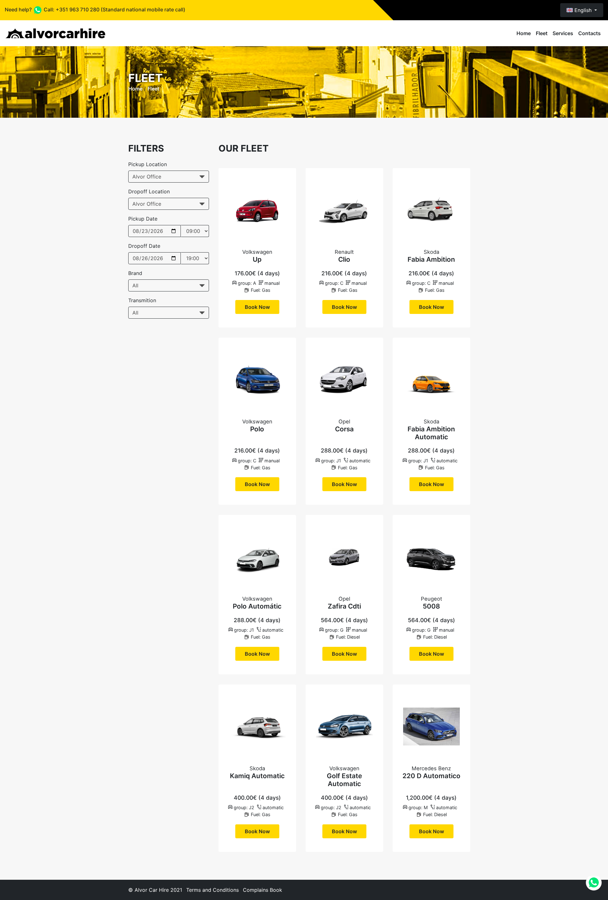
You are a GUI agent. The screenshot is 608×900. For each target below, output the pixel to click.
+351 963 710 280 (77, 9)
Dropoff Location (149, 191)
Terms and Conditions (212, 890)
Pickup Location (147, 164)
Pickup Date (142, 219)
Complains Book (262, 890)
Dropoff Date (144, 246)
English (583, 10)
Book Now (257, 307)
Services (563, 33)
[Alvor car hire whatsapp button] (594, 883)
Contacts (589, 33)
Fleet (542, 33)
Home (523, 33)
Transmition (142, 300)
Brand (135, 273)
